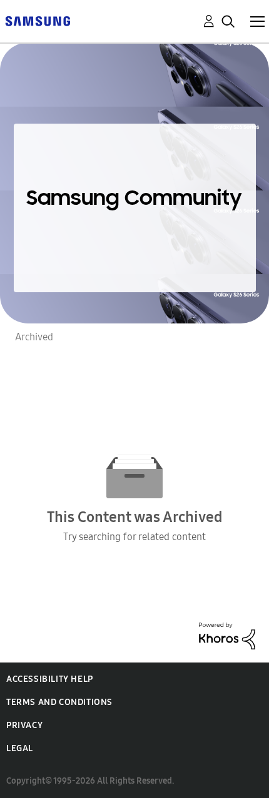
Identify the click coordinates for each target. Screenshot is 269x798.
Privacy (24, 725)
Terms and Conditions (59, 702)
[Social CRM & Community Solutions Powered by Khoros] (227, 635)
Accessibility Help (49, 679)
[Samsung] (37, 20)
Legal (19, 748)
